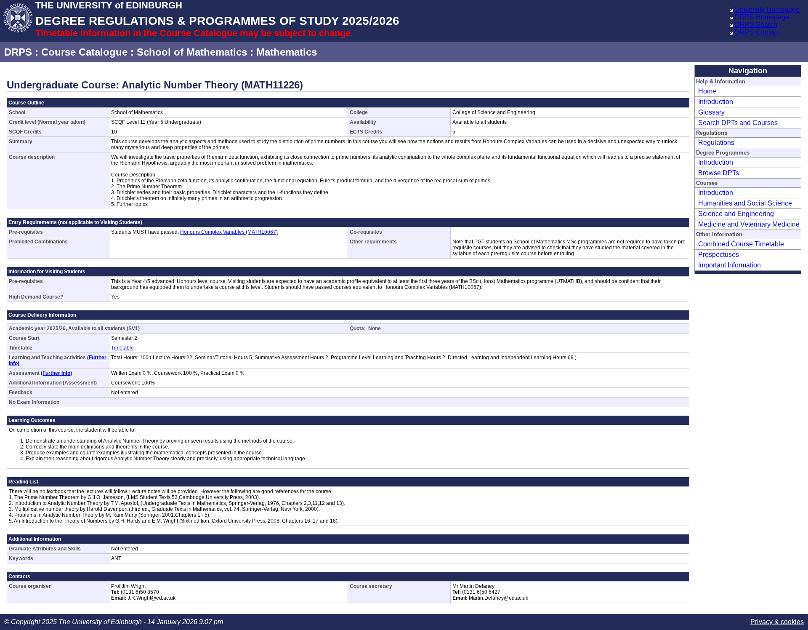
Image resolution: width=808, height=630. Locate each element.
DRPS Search (756, 24)
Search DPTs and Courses (738, 122)
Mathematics (286, 52)
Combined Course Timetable (741, 244)
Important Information (729, 265)
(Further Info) (56, 373)
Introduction (715, 101)
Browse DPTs (718, 172)
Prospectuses (718, 254)
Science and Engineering (736, 213)
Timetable (122, 348)
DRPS (18, 52)
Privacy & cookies (777, 621)
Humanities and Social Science (745, 203)
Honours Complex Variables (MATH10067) (229, 232)
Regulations (716, 142)
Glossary (711, 112)
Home (707, 91)
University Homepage (767, 9)
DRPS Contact (757, 32)
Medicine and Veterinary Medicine (749, 224)
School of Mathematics (192, 52)
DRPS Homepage (762, 17)
